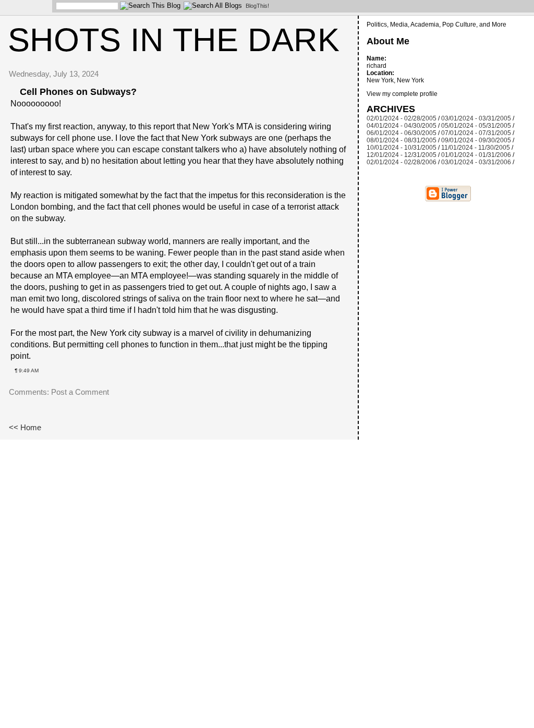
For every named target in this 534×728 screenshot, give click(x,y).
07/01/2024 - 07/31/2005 (476, 133)
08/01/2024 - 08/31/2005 (401, 140)
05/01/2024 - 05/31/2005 (476, 125)
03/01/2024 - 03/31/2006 (476, 162)
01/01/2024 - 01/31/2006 (476, 155)
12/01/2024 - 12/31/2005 (401, 155)
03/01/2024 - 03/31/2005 (476, 118)
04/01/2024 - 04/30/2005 (401, 125)
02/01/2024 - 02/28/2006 (401, 162)
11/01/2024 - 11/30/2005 (475, 147)
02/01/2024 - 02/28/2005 (401, 118)
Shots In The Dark (173, 39)
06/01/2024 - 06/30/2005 (401, 133)
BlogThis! (257, 6)
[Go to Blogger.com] (23, 8)
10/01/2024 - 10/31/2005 (401, 147)
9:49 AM (29, 370)
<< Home (25, 427)
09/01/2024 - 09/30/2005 (476, 140)
